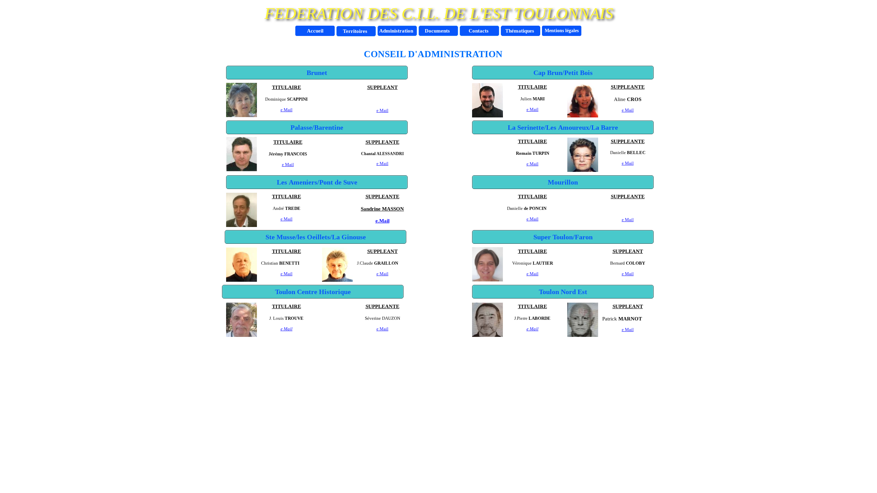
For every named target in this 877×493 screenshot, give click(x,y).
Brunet (317, 72)
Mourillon (563, 182)
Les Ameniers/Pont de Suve (317, 182)
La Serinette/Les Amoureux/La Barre (563, 127)
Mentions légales (562, 30)
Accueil (315, 31)
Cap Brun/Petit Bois (563, 72)
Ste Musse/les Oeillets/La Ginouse (315, 237)
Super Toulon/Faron (563, 237)
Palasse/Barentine (317, 127)
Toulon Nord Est (563, 291)
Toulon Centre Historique (313, 291)
